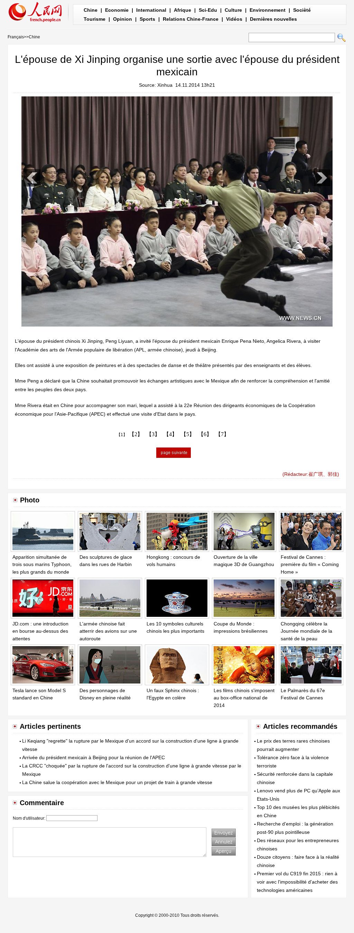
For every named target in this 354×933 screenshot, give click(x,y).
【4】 (170, 434)
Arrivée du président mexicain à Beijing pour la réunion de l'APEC (93, 757)
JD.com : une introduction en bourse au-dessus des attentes (40, 631)
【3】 (153, 434)
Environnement (268, 10)
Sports (147, 19)
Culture (233, 10)
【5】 (188, 434)
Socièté (302, 10)
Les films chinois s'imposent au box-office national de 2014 (244, 698)
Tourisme (94, 19)
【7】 (222, 434)
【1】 (122, 434)
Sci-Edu (208, 10)
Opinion (122, 19)
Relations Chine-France (190, 19)
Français (16, 37)
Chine (90, 10)
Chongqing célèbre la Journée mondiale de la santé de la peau (306, 631)
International (151, 10)
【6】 (205, 434)
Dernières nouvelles (273, 19)
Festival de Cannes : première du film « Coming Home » (310, 564)
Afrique (182, 10)
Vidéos (234, 19)
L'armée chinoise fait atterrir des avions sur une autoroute (108, 631)
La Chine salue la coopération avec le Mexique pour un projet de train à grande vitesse (117, 782)
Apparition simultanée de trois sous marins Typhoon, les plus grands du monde (42, 564)
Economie (117, 10)
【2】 (136, 434)
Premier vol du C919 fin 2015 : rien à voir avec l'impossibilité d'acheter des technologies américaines (297, 882)
